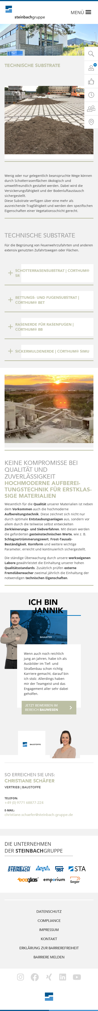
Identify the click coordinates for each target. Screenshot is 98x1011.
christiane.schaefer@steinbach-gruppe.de (39, 814)
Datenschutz (49, 911)
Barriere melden (49, 957)
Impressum (49, 930)
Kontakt (49, 939)
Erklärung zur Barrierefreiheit (49, 948)
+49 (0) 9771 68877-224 (24, 802)
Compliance (49, 920)
